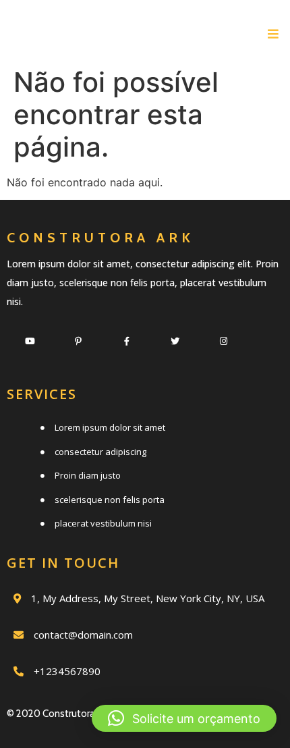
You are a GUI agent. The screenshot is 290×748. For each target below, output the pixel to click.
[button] (184, 718)
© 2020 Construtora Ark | (62, 713)
